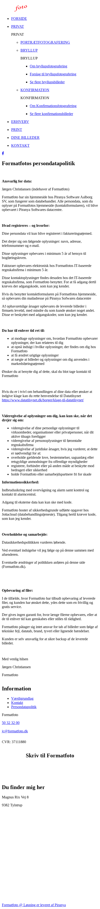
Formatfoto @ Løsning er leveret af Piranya (34, 905)
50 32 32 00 (11, 723)
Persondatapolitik (24, 707)
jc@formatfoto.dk (15, 731)
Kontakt (17, 703)
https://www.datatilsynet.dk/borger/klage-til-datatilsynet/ (43, 400)
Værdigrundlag (22, 698)
